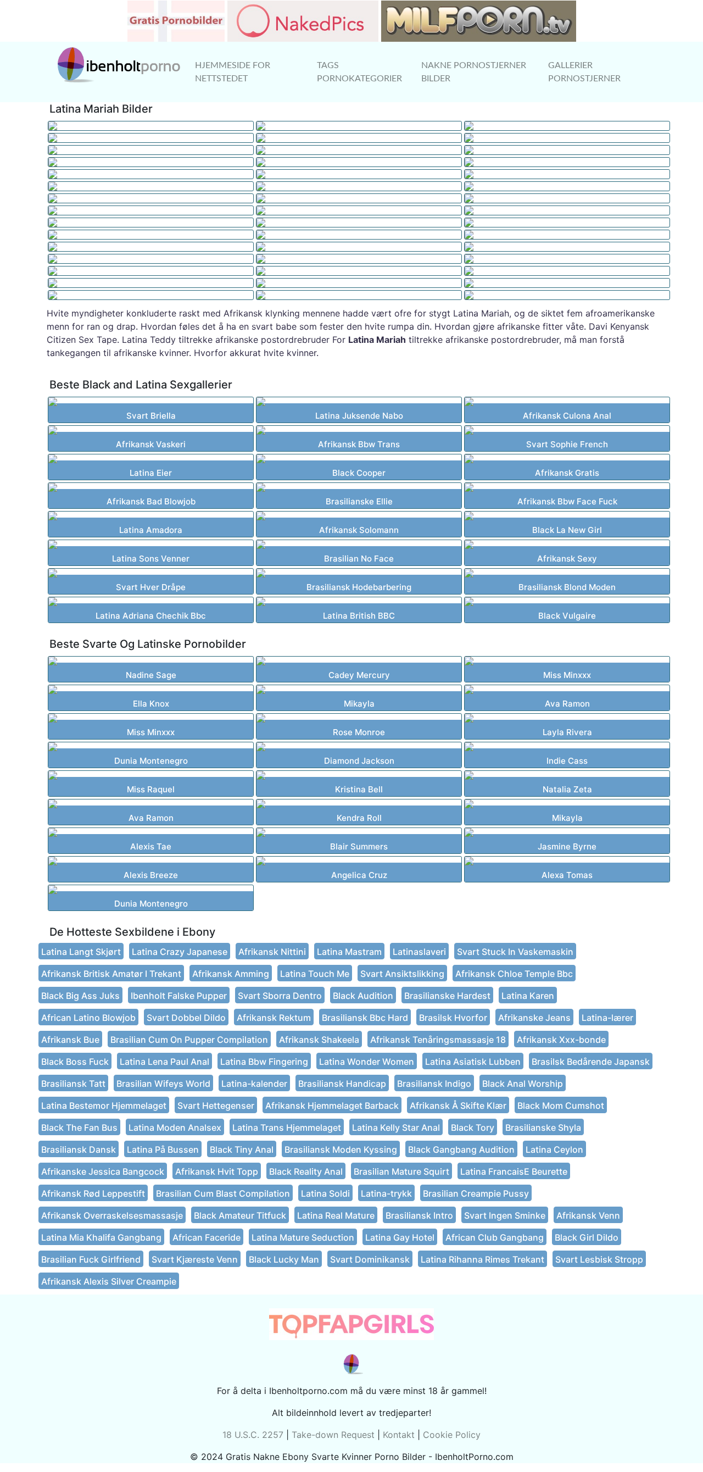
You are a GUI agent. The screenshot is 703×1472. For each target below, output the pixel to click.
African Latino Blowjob (88, 1017)
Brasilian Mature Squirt (401, 1171)
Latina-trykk (386, 1193)
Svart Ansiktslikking (402, 973)
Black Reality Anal (306, 1171)
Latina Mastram (349, 951)
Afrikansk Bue (70, 1039)
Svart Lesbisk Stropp (599, 1259)
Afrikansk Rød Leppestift (93, 1193)
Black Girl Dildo (586, 1237)
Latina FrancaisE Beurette (513, 1171)
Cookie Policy (452, 1434)
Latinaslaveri (419, 951)
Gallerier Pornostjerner (584, 72)
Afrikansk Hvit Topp (216, 1171)
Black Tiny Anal (242, 1149)
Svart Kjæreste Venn (195, 1259)
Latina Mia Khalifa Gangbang (101, 1237)
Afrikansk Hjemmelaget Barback (332, 1105)
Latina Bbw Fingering (264, 1061)
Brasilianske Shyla (543, 1127)
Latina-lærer (607, 1017)
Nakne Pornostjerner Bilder (473, 72)
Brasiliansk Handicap (342, 1083)
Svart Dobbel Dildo (186, 1017)
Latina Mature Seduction (303, 1237)
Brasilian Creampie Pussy (476, 1193)
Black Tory (472, 1127)
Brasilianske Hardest (447, 995)
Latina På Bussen (163, 1149)
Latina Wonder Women (366, 1061)
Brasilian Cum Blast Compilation (223, 1193)
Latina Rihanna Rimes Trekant (482, 1259)
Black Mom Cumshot (560, 1105)
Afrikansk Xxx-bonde (561, 1039)
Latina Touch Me (314, 973)
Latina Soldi (325, 1193)
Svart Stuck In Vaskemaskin (515, 951)
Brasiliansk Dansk (78, 1149)
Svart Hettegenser (215, 1105)
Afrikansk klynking (262, 313)
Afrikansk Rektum (274, 1017)
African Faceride (206, 1237)
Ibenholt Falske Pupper (179, 995)
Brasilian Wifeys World (163, 1083)
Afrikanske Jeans (534, 1017)
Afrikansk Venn (588, 1215)
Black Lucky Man (284, 1259)
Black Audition (363, 995)
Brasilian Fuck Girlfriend (91, 1259)
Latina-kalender (254, 1083)
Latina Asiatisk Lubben (473, 1061)
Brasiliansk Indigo (434, 1083)
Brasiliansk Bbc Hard (365, 1017)
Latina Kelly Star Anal (396, 1127)
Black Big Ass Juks (80, 995)
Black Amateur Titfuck (240, 1215)
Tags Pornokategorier (359, 72)
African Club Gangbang (494, 1237)
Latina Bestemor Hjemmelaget (103, 1105)
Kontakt (399, 1434)
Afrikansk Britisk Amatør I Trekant (111, 973)
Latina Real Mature (336, 1215)
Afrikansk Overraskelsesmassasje (112, 1215)
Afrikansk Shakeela (319, 1039)
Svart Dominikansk (370, 1259)
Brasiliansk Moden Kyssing (340, 1149)
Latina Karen (527, 995)
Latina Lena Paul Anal (164, 1061)
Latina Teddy (149, 339)
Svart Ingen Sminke (504, 1215)
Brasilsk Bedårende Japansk (591, 1061)
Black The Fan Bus (79, 1127)
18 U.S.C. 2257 (252, 1434)
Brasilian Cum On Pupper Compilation (189, 1039)
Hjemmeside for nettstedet (232, 72)
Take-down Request (333, 1434)
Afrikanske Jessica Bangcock (102, 1171)
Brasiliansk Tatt (73, 1083)
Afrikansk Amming (230, 973)
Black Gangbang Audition (461, 1149)
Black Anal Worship (522, 1083)
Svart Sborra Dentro (280, 995)
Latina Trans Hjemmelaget (286, 1127)
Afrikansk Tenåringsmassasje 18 (438, 1039)
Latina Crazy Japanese (179, 951)
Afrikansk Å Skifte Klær (458, 1105)
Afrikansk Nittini (272, 951)
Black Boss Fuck (75, 1061)
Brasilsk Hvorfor (453, 1017)
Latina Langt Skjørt (81, 951)
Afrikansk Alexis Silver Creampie (108, 1281)
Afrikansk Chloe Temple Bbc (514, 973)
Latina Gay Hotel (399, 1237)
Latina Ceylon (554, 1149)
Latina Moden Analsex (175, 1127)
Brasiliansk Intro (419, 1215)
